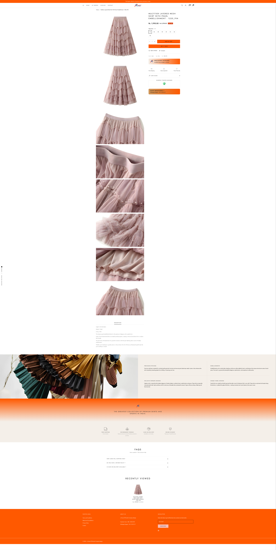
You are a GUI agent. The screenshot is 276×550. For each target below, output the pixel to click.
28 (158, 32)
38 (150, 35)
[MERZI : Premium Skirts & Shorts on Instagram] (158, 530)
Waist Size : (152, 28)
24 (150, 32)
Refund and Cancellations (88, 520)
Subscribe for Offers (1, 280)
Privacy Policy (86, 523)
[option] (120, 36)
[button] (182, 5)
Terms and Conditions (87, 518)
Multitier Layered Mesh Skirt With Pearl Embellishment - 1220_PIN (138, 498)
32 (166, 32)
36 (174, 32)
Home (97, 9)
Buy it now (164, 46)
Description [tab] (117, 322)
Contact (84, 525)
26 (154, 32)
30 (162, 32)
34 (170, 32)
